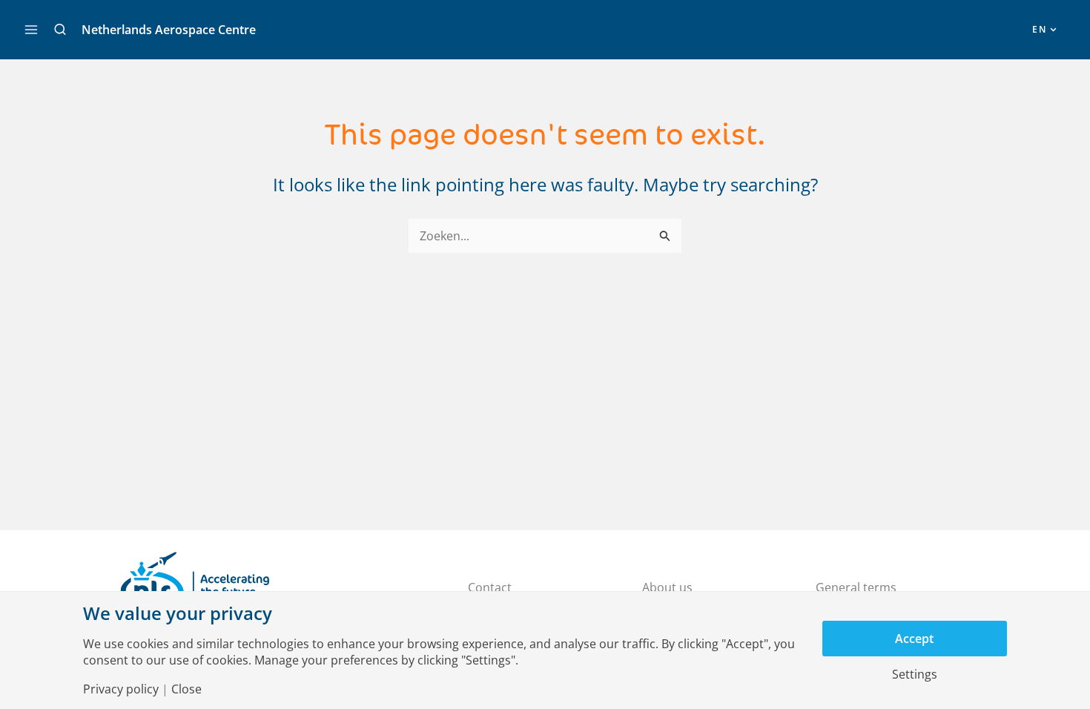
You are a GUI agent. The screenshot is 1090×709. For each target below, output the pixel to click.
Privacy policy (121, 689)
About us (667, 587)
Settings (914, 674)
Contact (490, 587)
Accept (914, 638)
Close (186, 689)
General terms (856, 587)
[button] (60, 30)
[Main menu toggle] (31, 29)
